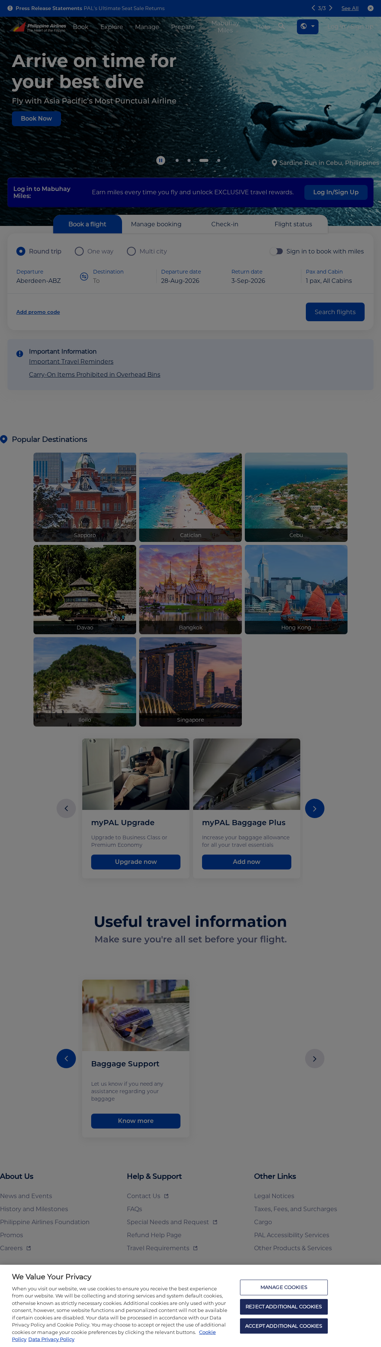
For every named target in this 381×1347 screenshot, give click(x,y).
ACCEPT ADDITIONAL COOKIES (283, 1326)
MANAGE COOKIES (283, 1287)
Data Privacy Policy (51, 1339)
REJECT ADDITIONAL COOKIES (284, 1306)
